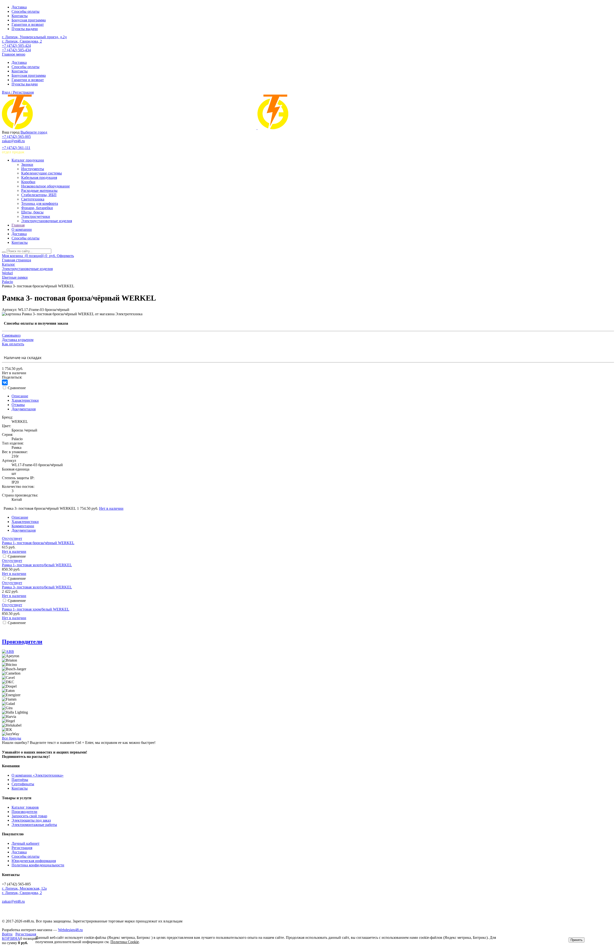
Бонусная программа (29, 20)
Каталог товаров (25, 807)
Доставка (19, 7)
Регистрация (22, 848)
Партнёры (20, 780)
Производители (22, 641)
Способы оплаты (25, 11)
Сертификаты (23, 784)
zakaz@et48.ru (13, 141)
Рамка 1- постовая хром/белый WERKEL (35, 609)
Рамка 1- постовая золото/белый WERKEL (37, 565)
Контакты (20, 16)
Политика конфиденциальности (38, 865)
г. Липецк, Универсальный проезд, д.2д (34, 37)
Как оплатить (13, 344)
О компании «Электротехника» (38, 775)
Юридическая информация (34, 861)
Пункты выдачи (25, 29)
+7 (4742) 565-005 (16, 137)
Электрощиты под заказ (31, 820)
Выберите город (33, 132)
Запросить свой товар (29, 816)
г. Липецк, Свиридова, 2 (22, 41)
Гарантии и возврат (28, 24)
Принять (577, 940)
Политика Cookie (124, 942)
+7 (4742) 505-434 (16, 50)
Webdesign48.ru (70, 930)
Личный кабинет (25, 843)
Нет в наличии (111, 508)
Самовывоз (11, 335)
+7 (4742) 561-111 (16, 148)
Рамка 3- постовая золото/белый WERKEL (37, 587)
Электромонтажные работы (34, 825)
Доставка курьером (17, 340)
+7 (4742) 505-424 (16, 46)
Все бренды (11, 738)
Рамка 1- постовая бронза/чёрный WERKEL (38, 543)
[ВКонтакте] (5, 382)
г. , (24, 888)
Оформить (65, 256)
